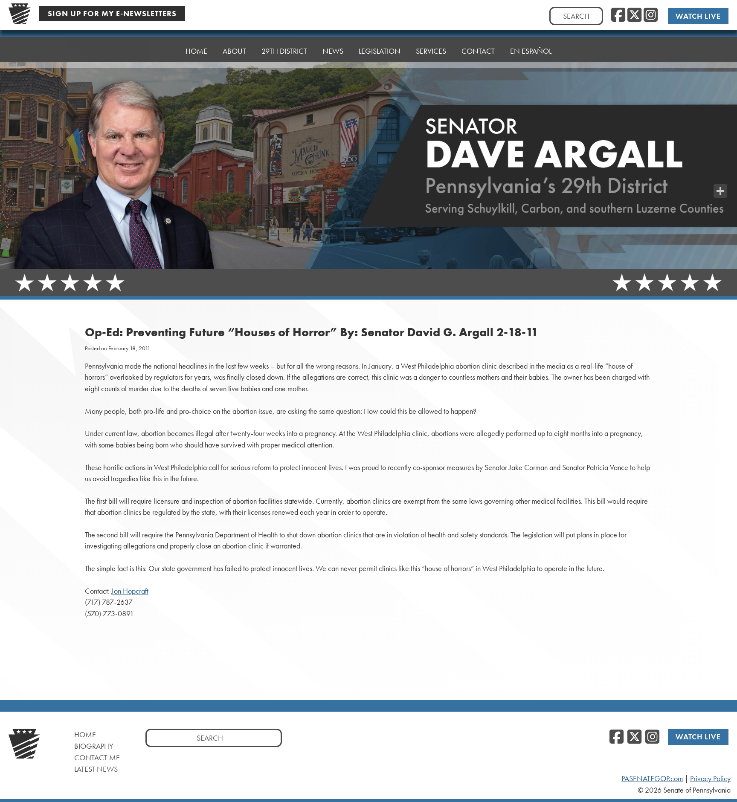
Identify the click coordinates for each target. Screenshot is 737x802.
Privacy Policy (710, 778)
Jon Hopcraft (129, 591)
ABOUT (234, 51)
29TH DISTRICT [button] (284, 51)
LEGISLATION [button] (379, 51)
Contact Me (97, 757)
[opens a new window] (720, 174)
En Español (530, 51)
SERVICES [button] (431, 51)
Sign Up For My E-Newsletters (112, 13)
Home (85, 734)
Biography (93, 746)
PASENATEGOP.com (652, 778)
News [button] (332, 51)
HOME (196, 51)
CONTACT (478, 51)
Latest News (96, 769)
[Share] (720, 190)
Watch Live (698, 16)
